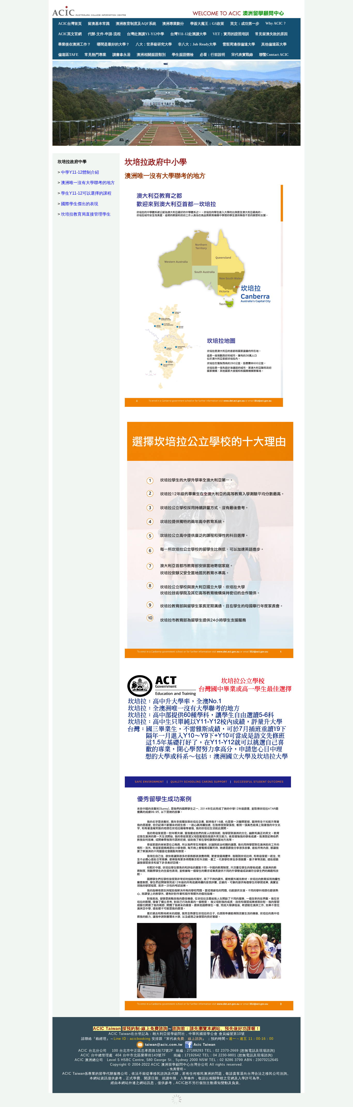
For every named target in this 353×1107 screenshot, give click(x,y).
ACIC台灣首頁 (70, 23)
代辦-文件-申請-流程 (104, 34)
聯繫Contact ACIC (274, 54)
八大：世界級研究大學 (154, 44)
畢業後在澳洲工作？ (74, 44)
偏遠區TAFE (68, 54)
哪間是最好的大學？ (113, 44)
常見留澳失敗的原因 (271, 34)
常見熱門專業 (95, 54)
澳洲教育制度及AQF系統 (136, 23)
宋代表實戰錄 (242, 54)
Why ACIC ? (275, 23)
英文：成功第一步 (244, 23)
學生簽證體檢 (183, 54)
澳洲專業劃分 (173, 23)
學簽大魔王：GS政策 (207, 23)
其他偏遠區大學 (274, 44)
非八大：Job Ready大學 (197, 44)
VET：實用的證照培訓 (231, 34)
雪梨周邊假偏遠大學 (238, 44)
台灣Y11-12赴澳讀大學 (188, 34)
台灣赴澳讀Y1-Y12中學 (145, 34)
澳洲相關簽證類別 (151, 54)
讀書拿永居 (121, 54)
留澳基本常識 (99, 23)
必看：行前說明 (212, 54)
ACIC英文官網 (70, 34)
